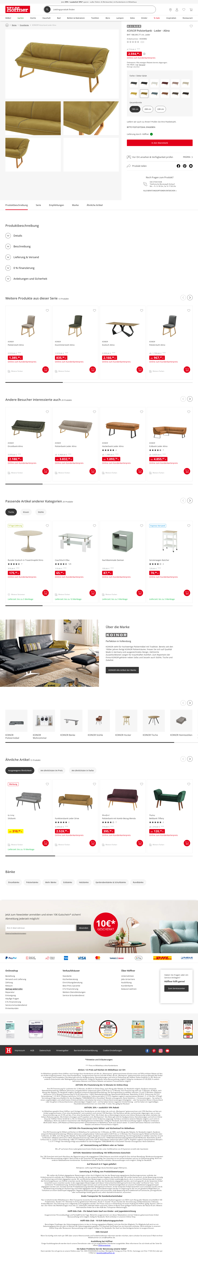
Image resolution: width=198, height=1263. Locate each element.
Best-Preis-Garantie (71, 985)
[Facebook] (178, 166)
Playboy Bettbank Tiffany (158, 781)
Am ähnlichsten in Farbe (83, 770)
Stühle (41, 512)
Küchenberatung (70, 979)
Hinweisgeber (62, 1050)
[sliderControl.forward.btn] (190, 297)
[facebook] (147, 1050)
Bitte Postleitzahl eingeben (141, 127)
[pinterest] (154, 1050)
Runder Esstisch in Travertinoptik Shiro (23, 522)
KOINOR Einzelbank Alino (17, 408)
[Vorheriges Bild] (183, 703)
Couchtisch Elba (60, 522)
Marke (75, 205)
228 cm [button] (160, 109)
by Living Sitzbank (14, 781)
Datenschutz (45, 1050)
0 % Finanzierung (23, 268)
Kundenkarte (127, 985)
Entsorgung (10, 995)
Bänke (10, 871)
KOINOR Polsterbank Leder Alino (67, 408)
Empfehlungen (56, 205)
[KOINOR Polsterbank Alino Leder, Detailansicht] (33, 118)
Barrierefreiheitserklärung (86, 1050)
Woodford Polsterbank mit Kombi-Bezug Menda (121, 781)
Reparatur (10, 992)
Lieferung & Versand (26, 257)
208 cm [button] (148, 109)
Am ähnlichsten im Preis (52, 770)
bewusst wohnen (129, 989)
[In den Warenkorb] (45, 369)
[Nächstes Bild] (190, 703)
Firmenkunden (12, 1008)
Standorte (67, 976)
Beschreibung (22, 246)
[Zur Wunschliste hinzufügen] (191, 26)
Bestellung (10, 976)
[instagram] (161, 1050)
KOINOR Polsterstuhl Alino (18, 307)
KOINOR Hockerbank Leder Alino (114, 408)
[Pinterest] (184, 166)
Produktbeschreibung (16, 205)
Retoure (9, 985)
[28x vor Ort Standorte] (170, 9)
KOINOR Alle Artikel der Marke (122, 670)
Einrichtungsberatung (72, 982)
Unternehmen (127, 976)
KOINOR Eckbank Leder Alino (160, 408)
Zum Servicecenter (176, 988)
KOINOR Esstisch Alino (110, 307)
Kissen (26, 512)
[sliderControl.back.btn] (183, 297)
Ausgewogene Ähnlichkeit (20, 770)
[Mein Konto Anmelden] (177, 9)
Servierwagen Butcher (157, 522)
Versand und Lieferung (15, 979)
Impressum (20, 1050)
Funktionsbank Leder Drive (65, 781)
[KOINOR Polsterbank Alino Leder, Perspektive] (62, 64)
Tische (11, 512)
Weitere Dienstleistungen (74, 992)
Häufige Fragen (12, 998)
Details (17, 235)
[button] (134, 83)
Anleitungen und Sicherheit (30, 278)
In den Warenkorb (160, 143)
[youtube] (167, 1050)
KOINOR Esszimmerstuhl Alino (66, 307)
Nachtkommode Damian (111, 522)
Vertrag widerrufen (14, 989)
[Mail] (191, 166)
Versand (142, 65)
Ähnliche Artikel (95, 205)
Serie (38, 205)
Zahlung (9, 982)
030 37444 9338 (156, 182)
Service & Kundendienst (16, 1005)
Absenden (83, 928)
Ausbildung (126, 982)
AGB (32, 1050)
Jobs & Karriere (128, 979)
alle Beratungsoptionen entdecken (159, 191)
